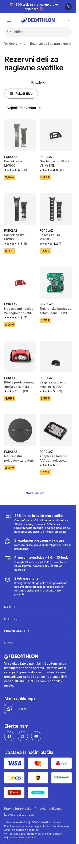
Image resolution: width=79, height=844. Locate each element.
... (24, 43)
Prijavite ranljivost (48, 808)
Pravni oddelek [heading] (16, 631)
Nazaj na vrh (35, 493)
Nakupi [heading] (9, 607)
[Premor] (68, 6)
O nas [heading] (8, 643)
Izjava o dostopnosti (19, 814)
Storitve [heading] (11, 619)
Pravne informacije (17, 808)
